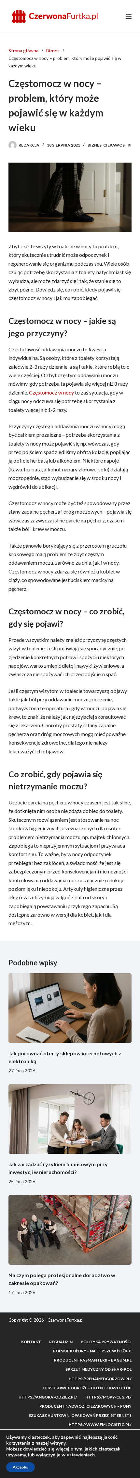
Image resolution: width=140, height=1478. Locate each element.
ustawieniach (81, 1455)
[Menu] (129, 16)
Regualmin (61, 1341)
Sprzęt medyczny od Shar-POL (98, 1369)
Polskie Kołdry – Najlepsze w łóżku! (92, 1350)
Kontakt (31, 1341)
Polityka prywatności (106, 1341)
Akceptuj (20, 1467)
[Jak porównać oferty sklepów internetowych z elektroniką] (70, 1008)
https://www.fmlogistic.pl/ (100, 1424)
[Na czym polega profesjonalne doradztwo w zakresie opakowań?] (70, 1230)
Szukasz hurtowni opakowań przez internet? (80, 1415)
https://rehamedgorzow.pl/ (100, 1378)
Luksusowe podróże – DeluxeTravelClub (87, 1387)
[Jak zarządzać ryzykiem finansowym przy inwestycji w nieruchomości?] (70, 1119)
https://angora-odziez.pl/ (48, 1397)
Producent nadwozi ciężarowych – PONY (85, 1406)
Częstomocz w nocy (52, 392)
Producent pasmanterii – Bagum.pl (93, 1360)
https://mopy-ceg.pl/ (108, 1397)
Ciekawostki (117, 145)
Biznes (95, 145)
